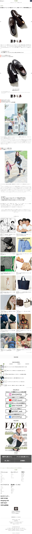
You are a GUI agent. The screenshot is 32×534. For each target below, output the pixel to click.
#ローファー (3, 209)
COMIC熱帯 (13, 529)
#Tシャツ (16, 2)
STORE (19, 519)
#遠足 (11, 209)
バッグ (1, 474)
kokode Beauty (13, 530)
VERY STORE (4, 498)
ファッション (2, 5)
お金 (1, 492)
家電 (1, 493)
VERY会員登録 (4, 505)
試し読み (7, 460)
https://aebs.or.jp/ (17, 513)
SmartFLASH (9, 529)
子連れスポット (23, 474)
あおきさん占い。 (5, 496)
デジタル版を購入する (23, 457)
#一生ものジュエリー (12, 2)
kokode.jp (9, 530)
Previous (0, 21)
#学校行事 (9, 209)
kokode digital (22, 530)
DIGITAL (16, 519)
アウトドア (2, 488)
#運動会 (6, 209)
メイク (11, 473)
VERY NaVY (4, 503)
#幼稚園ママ (17, 209)
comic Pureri (17, 529)
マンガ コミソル (21, 529)
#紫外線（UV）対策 (19, 2)
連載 (11, 487)
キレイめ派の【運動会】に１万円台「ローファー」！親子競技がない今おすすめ (14, 198)
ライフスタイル (5, 484)
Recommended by (28, 352)
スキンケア (12, 474)
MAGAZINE (13, 519)
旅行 (1, 489)
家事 (1, 490)
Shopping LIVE (5, 500)
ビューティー (14, 472)
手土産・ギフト (2, 491)
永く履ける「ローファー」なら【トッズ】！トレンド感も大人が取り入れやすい (14, 197)
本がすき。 (25, 529)
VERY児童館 (22, 473)
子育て (23, 472)
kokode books (17, 530)
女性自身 (6, 529)
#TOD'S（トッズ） (21, 209)
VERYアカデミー (13, 489)
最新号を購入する (7, 457)
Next (31, 21)
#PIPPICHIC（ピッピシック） (27, 209)
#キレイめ (14, 209)
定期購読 (22, 460)
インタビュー (12, 488)
